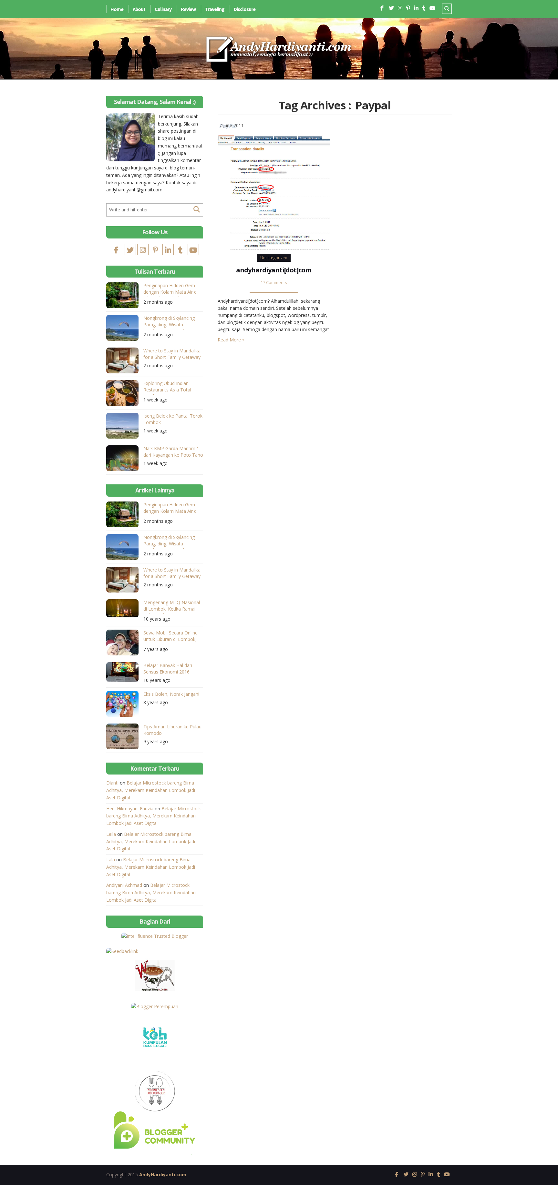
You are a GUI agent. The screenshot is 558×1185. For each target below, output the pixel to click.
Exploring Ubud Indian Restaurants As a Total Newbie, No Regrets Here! (170, 387)
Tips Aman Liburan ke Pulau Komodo (172, 730)
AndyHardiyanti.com (162, 1174)
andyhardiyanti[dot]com (273, 270)
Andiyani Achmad (124, 885)
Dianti (112, 783)
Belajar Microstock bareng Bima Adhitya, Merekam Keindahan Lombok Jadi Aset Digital (150, 790)
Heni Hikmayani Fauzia (129, 808)
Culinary (163, 9)
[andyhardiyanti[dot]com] (274, 185)
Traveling (214, 9)
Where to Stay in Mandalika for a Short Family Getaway (172, 354)
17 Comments (274, 282)
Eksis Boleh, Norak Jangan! (171, 694)
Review (188, 9)
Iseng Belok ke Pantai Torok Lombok (172, 419)
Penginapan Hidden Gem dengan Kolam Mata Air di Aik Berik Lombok (170, 289)
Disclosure (244, 9)
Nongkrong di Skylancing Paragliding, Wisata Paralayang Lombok (169, 322)
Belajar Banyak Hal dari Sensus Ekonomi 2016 (167, 668)
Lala (110, 859)
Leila (111, 834)
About (139, 9)
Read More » (231, 340)
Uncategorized (273, 257)
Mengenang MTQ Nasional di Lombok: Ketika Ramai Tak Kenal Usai (171, 606)
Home (116, 9)
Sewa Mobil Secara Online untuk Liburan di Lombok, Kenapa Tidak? (170, 637)
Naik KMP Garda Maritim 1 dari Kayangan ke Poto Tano (173, 451)
